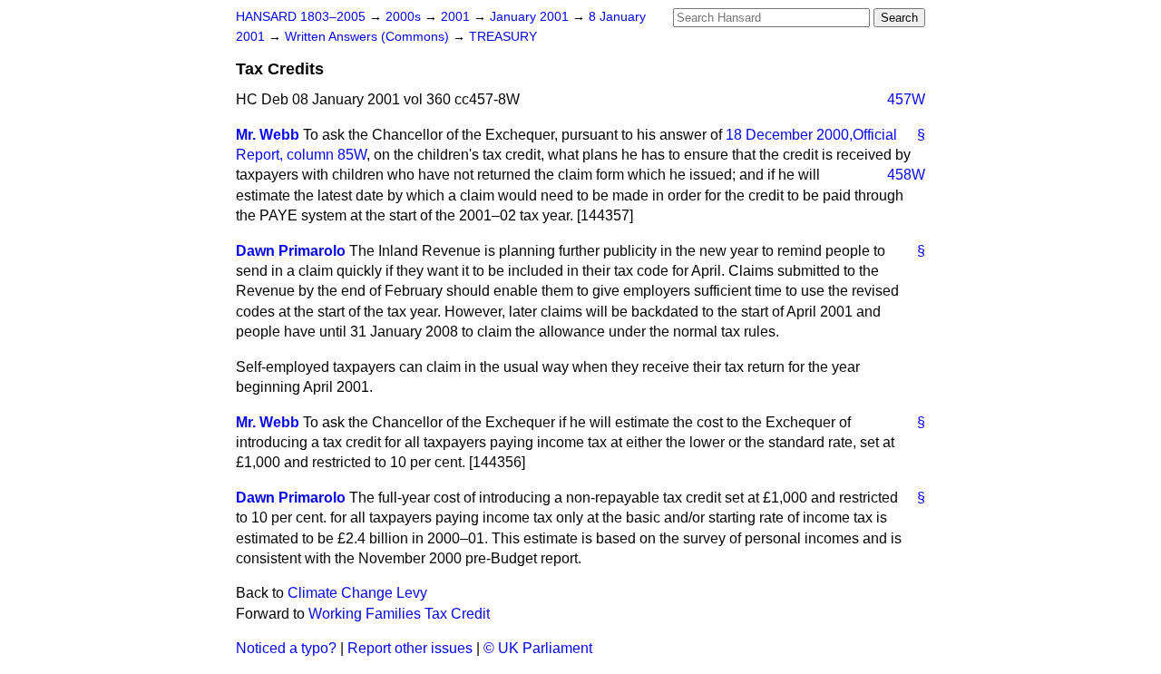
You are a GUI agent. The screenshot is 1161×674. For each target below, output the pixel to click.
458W (906, 174)
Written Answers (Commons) (369, 37)
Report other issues (410, 648)
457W (906, 99)
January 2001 (531, 17)
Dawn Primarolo (291, 251)
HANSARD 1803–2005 (301, 17)
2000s (404, 17)
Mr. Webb (267, 134)
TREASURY (503, 37)
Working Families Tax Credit (399, 613)
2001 (457, 17)
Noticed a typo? (286, 648)
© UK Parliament (537, 648)
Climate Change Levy (357, 593)
